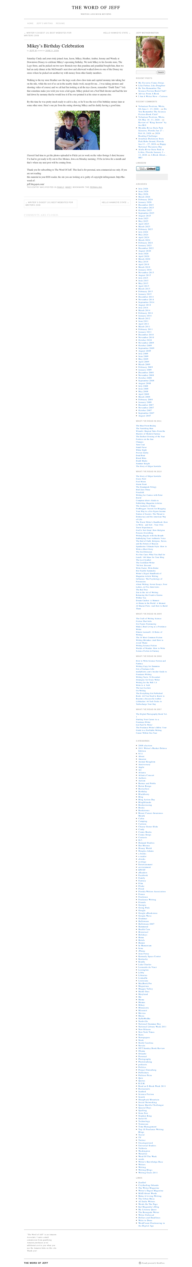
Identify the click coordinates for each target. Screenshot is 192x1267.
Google (142, 910)
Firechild (140, 492)
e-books (142, 853)
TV (139, 1137)
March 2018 (144, 267)
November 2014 (146, 299)
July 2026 (143, 188)
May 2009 (143, 359)
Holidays (142, 934)
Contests (142, 837)
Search (141, 1097)
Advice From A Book (148, 93)
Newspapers (144, 1037)
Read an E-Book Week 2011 (152, 1086)
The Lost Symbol (143, 560)
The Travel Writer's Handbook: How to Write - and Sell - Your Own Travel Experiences (152, 525)
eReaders (142, 872)
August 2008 (144, 383)
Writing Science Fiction (146, 645)
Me (140, 996)
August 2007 (144, 415)
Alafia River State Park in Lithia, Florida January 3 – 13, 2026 (151, 152)
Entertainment (145, 864)
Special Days (144, 1107)
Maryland (143, 994)
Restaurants (144, 1088)
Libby (141, 972)
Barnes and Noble (147, 783)
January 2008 (145, 402)
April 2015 (143, 286)
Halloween (143, 921)
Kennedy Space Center (149, 956)
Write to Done (145, 1220)
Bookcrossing (145, 805)
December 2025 (146, 204)
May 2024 (143, 234)
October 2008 (145, 377)
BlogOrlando (144, 802)
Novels (141, 1045)
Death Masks (141, 461)
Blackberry (143, 794)
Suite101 (142, 1118)
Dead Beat (140, 455)
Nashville (143, 1021)
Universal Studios (147, 1145)
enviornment (144, 867)
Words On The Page (148, 1204)
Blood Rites (141, 458)
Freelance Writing (147, 899)
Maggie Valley (145, 988)
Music (141, 1015)
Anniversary (144, 764)
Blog (140, 796)
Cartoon (142, 823)
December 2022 (146, 248)
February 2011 (145, 329)
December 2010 (146, 334)
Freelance (143, 896)
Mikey (68, 187)
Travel (141, 1134)
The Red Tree (142, 589)
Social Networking (147, 1102)
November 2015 (146, 272)
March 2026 (144, 196)
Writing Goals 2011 (148, 1172)
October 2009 (145, 345)
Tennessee (143, 1124)
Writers (142, 1164)
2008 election (145, 745)
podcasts (142, 1064)
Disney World (145, 848)
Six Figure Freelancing (146, 624)
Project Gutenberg (147, 1069)
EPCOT (142, 869)
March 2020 (144, 259)
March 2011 (144, 326)
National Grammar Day (149, 1024)
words (141, 1159)
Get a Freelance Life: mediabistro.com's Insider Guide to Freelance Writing (151, 671)
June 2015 (143, 280)
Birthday (142, 791)
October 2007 (145, 410)
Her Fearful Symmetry (146, 570)
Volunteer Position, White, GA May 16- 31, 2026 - (151, 118)
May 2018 (143, 261)
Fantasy (142, 880)
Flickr (141, 886)
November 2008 (146, 375)
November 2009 (146, 342)
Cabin (141, 818)
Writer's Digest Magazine (150, 1190)
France (141, 894)
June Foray (143, 953)
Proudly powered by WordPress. (153, 1263)
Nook (141, 1040)
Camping (142, 821)
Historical (143, 932)
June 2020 (143, 253)
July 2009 (143, 353)
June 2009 (143, 356)
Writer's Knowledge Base (150, 1161)
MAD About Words (147, 1193)
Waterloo (142, 1153)
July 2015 (143, 277)
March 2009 (144, 364)
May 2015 (143, 283)
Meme (141, 999)
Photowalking (145, 1061)
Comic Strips (144, 834)
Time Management (147, 1126)
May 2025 (143, 221)
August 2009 (144, 350)
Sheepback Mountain (148, 1099)
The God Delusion (144, 552)
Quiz (140, 1078)
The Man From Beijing (146, 425)
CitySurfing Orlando (148, 1185)
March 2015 (144, 288)
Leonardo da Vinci (147, 967)
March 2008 (144, 396)
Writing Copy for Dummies (148, 666)
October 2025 (145, 210)
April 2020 (143, 256)
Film (140, 883)
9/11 (140, 753)
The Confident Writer (145, 562)
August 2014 (144, 304)
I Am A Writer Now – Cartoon (153, 96)
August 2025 (144, 215)
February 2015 (145, 291)
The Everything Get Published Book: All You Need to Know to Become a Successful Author (150, 696)
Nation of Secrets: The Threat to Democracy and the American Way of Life (151, 516)
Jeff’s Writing (44, 23)
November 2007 (146, 407)
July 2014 (143, 307)
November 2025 (146, 207)
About (141, 756)
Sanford (142, 1091)
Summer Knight (143, 463)
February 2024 (145, 242)
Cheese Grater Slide (148, 826)
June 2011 (143, 321)
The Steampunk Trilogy (146, 487)
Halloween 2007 (146, 924)
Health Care (144, 929)
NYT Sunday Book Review (151, 1048)
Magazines (143, 986)
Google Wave (145, 915)
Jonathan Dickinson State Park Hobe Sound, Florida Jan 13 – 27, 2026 (151, 141)
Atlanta (142, 772)
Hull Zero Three (143, 489)
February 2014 (145, 313)
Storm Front (141, 484)
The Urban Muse (146, 1198)
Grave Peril (141, 479)
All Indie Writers (146, 1201)
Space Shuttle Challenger (151, 1105)
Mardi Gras (143, 991)
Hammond (143, 926)
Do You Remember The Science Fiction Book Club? (152, 89)
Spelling (142, 1110)
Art (140, 769)
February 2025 (145, 229)
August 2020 (144, 250)
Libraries (142, 975)
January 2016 (145, 269)
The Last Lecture (143, 688)
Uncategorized (145, 1142)
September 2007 (146, 413)
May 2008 (143, 391)
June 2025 (143, 218)
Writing (142, 1167)
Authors (142, 778)
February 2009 (145, 367)
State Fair (143, 1113)
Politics (142, 1067)
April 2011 (143, 323)
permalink (96, 187)
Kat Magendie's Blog (148, 1206)
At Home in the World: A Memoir (151, 603)
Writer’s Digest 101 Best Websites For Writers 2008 (49, 203)
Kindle (141, 961)
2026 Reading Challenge (149, 134)
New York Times (146, 1032)
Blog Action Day (146, 799)
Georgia (142, 905)
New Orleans (144, 1029)
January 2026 (145, 202)
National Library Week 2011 (152, 1026)
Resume (60, 23)
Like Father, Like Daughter (151, 85)
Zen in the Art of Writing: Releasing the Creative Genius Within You (149, 595)
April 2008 (143, 394)
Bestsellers (143, 788)
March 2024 (144, 240)
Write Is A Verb (143, 685)
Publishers (143, 1072)
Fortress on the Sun (144, 439)
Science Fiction (146, 1094)
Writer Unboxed (146, 1215)
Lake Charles (145, 964)
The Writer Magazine (148, 1188)
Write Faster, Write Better (147, 568)
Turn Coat (140, 444)
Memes (141, 1002)
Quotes (141, 1080)
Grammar (142, 918)
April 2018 (143, 264)
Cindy (141, 829)
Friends (142, 902)
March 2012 (144, 318)
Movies (142, 1013)
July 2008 (143, 386)
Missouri (142, 1010)
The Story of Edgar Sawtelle (148, 466)
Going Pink (144, 907)
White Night (141, 450)
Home (30, 23)
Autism (142, 780)
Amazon (142, 759)
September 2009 (146, 348)
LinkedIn (142, 978)
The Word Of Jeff (96, 7)
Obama (141, 1051)
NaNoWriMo (144, 1018)
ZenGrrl (142, 1182)
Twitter (142, 1140)
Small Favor (141, 447)
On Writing (141, 690)
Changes (139, 442)
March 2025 (144, 226)
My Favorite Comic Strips (151, 82)
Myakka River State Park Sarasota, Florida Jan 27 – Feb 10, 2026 (151, 130)
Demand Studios (146, 842)
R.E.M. (141, 1083)
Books (141, 807)
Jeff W (33, 51)
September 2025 (146, 213)
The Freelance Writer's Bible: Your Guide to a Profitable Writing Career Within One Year (151, 730)
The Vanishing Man (144, 428)
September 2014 (146, 302)
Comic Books (145, 832)
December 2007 (146, 405)
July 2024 (143, 232)
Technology (144, 1121)
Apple (141, 767)
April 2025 (143, 223)
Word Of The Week (147, 1156)
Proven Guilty (142, 452)
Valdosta (142, 1148)
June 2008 (143, 388)
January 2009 (145, 369)
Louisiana (143, 980)
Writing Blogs (145, 1169)
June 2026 (143, 191)
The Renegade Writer (148, 1212)
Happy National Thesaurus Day (152, 145)
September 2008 (146, 380)
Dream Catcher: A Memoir (147, 600)
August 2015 (144, 275)
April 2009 (143, 361)
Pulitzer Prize (145, 1075)
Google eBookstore (148, 913)
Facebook (143, 875)
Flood (141, 888)
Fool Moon (141, 481)
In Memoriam (145, 945)
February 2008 (145, 399)
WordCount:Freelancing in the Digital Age (151, 1224)
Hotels (141, 940)
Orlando (142, 1053)
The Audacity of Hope (146, 506)
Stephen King (145, 1115)
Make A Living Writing (150, 1196)
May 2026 (143, 194)
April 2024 (143, 237)
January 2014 (145, 315)
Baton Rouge (144, 786)
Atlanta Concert (146, 775)
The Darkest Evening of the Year (150, 436)
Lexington (143, 969)
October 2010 (145, 340)
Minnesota (143, 1007)
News (141, 1034)
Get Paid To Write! (144, 725)
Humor (141, 942)
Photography (144, 1059)
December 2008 (146, 372)
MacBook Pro (145, 983)
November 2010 (146, 337)
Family (60, 187)
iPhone (141, 951)
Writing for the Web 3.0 (146, 682)
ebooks (142, 859)
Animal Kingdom (146, 761)
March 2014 (144, 310)
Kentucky (143, 959)
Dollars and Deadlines (149, 1217)
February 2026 (145, 199)
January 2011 (145, 332)
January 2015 (145, 294)
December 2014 (146, 296)
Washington (144, 1151)
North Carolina (145, 1042)
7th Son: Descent (143, 565)
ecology (142, 861)
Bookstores (144, 810)
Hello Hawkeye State (117, 33)
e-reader (142, 856)
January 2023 (145, 245)
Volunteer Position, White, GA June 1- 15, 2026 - (151, 107)
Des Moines (144, 845)
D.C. (140, 840)
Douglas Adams (146, 851)
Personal (142, 1056)
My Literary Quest (147, 1209)
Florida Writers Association (152, 891)
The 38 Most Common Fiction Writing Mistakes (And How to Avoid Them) (149, 640)
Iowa (140, 948)
